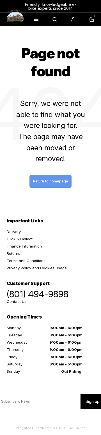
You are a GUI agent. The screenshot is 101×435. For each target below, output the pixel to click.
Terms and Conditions (26, 260)
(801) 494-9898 (37, 294)
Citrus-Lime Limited (71, 428)
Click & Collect (20, 239)
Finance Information (24, 246)
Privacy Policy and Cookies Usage (37, 268)
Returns (13, 253)
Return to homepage (50, 181)
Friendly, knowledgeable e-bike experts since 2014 (50, 6)
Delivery (14, 231)
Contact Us (16, 301)
